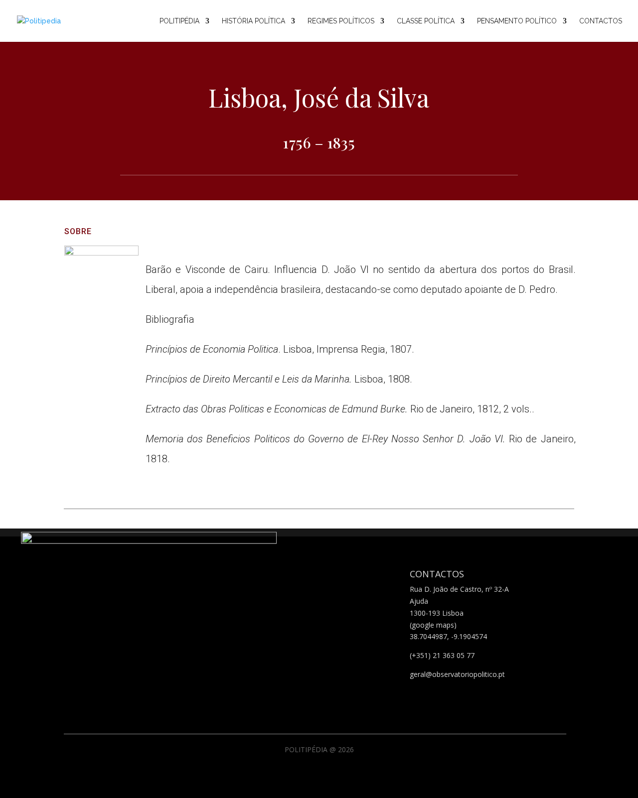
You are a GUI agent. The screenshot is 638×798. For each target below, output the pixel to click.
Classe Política (426, 21)
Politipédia (179, 21)
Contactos (600, 21)
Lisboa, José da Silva (318, 97)
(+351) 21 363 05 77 (442, 655)
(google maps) (433, 625)
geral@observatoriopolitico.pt (457, 674)
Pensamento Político (517, 21)
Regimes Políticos (341, 21)
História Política (253, 21)
